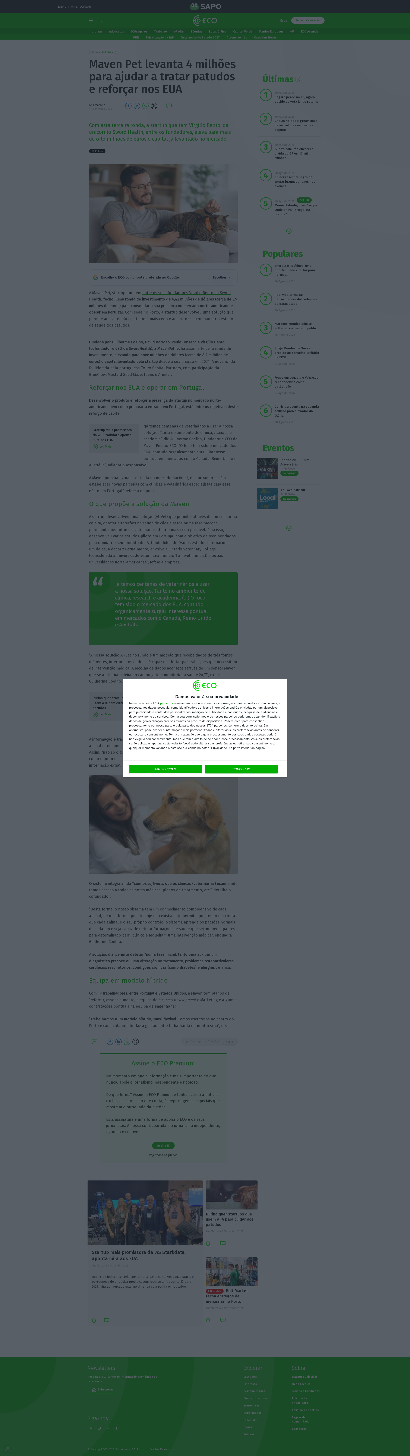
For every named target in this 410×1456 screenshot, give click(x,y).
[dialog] (205, 728)
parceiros (166, 703)
